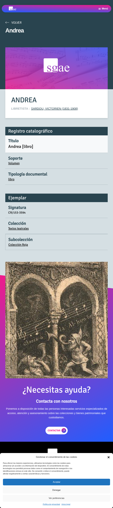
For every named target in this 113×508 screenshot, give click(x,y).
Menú (105, 8)
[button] (108, 457)
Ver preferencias (56, 498)
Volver (16, 22)
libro (11, 179)
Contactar (54, 430)
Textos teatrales (18, 228)
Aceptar (56, 482)
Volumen (14, 163)
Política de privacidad (51, 504)
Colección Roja (18, 245)
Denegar (56, 490)
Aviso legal (66, 504)
